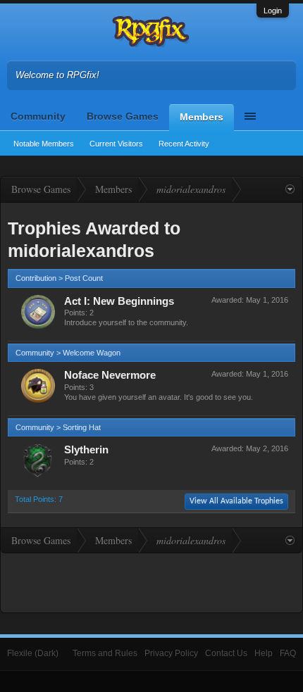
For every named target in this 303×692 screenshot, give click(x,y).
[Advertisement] (151, 581)
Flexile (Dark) (32, 653)
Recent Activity (184, 143)
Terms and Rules (105, 653)
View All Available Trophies (236, 501)
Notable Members (43, 143)
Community (38, 116)
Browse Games (123, 116)
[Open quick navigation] (290, 189)
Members (201, 116)
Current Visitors (116, 143)
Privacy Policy (171, 653)
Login (273, 10)
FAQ (288, 653)
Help (263, 653)
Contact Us (226, 653)
